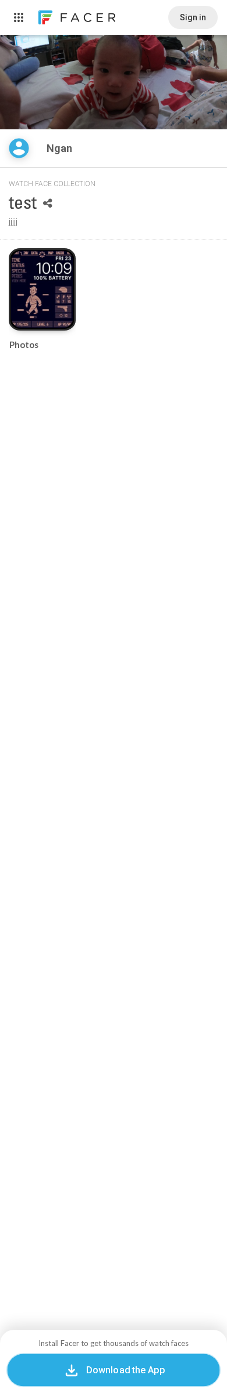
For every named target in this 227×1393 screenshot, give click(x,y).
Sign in (193, 17)
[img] (19, 148)
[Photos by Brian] (42, 289)
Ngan (61, 148)
